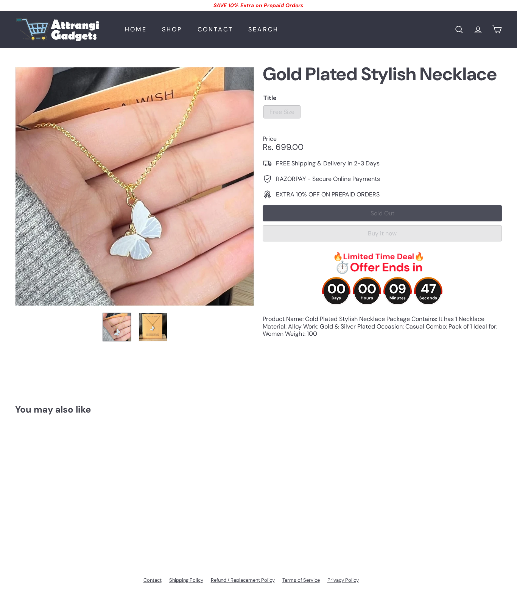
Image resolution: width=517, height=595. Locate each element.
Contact (215, 29)
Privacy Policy (343, 580)
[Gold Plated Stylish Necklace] (52, 484)
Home (136, 29)
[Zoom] (135, 186)
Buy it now (382, 233)
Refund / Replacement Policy (243, 580)
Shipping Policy (186, 580)
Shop (172, 29)
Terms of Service (301, 580)
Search (263, 29)
